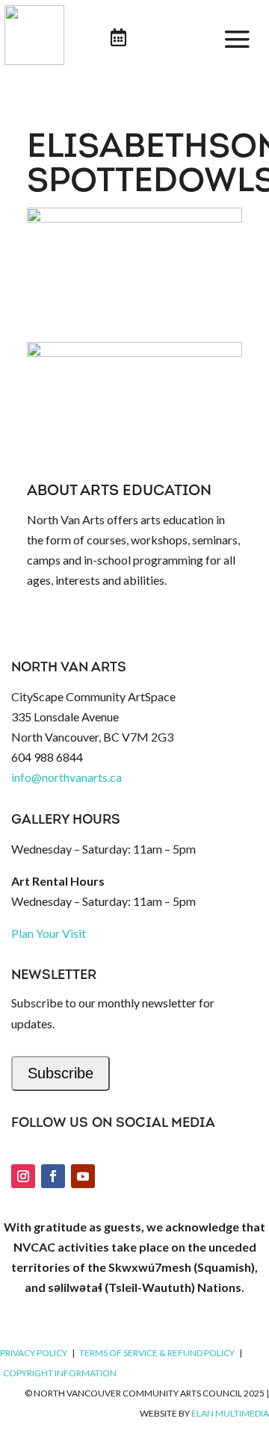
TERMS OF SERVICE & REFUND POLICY (157, 1352)
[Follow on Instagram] (23, 1176)
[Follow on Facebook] (53, 1176)
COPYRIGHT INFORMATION (60, 1373)
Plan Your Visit (48, 933)
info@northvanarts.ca (66, 777)
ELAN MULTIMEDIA (230, 1413)
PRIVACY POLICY (33, 1352)
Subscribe (60, 1073)
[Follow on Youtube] (83, 1176)
